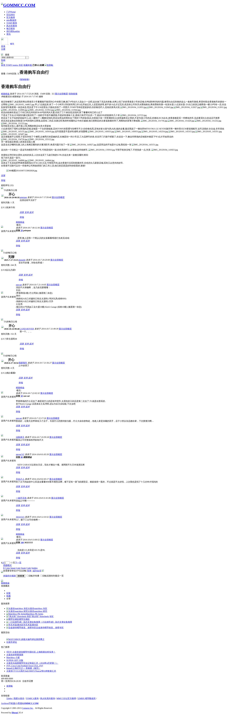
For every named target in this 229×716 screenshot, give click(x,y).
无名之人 (20, 479)
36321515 (20, 517)
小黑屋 (19, 703)
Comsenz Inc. (27, 708)
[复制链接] (24, 79)
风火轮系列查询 (47, 698)
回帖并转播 (34, 576)
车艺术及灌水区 (30, 625)
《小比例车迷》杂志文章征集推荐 (56, 622)
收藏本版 (27, 65)
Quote (23, 568)
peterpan (23, 197)
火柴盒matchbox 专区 (37, 608)
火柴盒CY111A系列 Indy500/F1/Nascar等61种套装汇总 (31, 671)
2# (22, 230)
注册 (3, 49)
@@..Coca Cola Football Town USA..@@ (24, 666)
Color (7, 568)
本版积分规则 (9, 576)
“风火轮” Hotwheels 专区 (42, 616)
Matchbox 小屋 (13, 657)
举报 (3, 180)
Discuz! (15, 712)
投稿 (3, 60)
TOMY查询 (11, 23)
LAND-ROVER (27, 329)
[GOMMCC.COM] (18, 5)
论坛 (10, 15)
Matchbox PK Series (34, 614)
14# (22, 542)
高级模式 (7, 565)
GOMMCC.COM (30, 703)
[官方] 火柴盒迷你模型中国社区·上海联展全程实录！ (31, 652)
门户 (11, 12)
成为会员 (37, 571)
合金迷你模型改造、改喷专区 (50, 627)
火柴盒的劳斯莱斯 (14, 655)
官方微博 (10, 17)
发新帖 (9, 686)
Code (28, 568)
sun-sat (19, 285)
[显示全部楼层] (61, 94)
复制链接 (73, 94)
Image (13, 568)
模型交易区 (24, 619)
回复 (3, 175)
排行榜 (13, 31)
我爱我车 (23, 363)
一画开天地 (21, 498)
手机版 (12, 703)
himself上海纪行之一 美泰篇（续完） (23, 668)
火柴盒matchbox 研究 (37, 611)
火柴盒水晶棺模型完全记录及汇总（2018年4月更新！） (32, 663)
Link (18, 568)
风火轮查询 (11, 26)
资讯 (8, 34)
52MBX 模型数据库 (87, 698)
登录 (3, 46)
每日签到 (10, 28)
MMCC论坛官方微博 (66, 698)
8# (22, 457)
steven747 (20, 454)
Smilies (34, 568)
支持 (27, 212)
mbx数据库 (11, 20)
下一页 (18, 563)
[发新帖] (49, 65)
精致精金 (5, 94)
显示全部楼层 (58, 197)
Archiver (4, 703)
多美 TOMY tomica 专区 (12, 65)
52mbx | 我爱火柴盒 (15, 698)
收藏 (8, 596)
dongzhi (22, 260)
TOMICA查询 (32, 698)
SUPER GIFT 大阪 (14, 660)
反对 (31, 212)
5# (22, 396)
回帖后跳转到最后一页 (53, 576)
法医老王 (20, 437)
